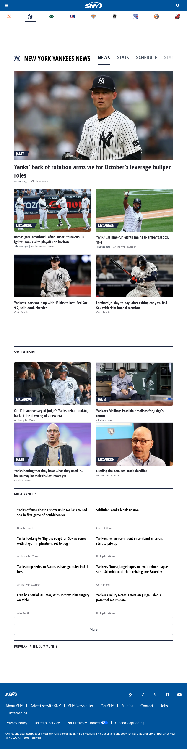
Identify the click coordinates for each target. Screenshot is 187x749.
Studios (127, 705)
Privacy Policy (16, 722)
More (94, 629)
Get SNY (107, 705)
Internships (18, 713)
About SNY (14, 705)
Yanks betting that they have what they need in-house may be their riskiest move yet (48, 473)
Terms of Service (47, 722)
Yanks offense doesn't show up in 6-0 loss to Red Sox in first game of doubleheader (52, 512)
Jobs (164, 705)
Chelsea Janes (39, 181)
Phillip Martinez (105, 556)
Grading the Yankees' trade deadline (121, 470)
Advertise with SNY (45, 705)
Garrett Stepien (105, 528)
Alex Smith (23, 613)
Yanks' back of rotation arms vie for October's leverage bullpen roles (93, 170)
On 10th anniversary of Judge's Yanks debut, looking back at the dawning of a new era (51, 413)
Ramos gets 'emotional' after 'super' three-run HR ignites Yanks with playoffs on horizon (49, 239)
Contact (146, 705)
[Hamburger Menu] (6, 5)
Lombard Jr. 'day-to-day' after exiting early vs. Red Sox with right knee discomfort (131, 305)
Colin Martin (21, 312)
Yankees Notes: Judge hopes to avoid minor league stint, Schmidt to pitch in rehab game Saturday (132, 569)
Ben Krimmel (25, 528)
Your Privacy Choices (83, 722)
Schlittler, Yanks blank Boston (117, 510)
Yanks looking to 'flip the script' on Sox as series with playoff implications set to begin (51, 541)
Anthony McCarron (43, 246)
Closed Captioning (129, 722)
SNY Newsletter (80, 705)
